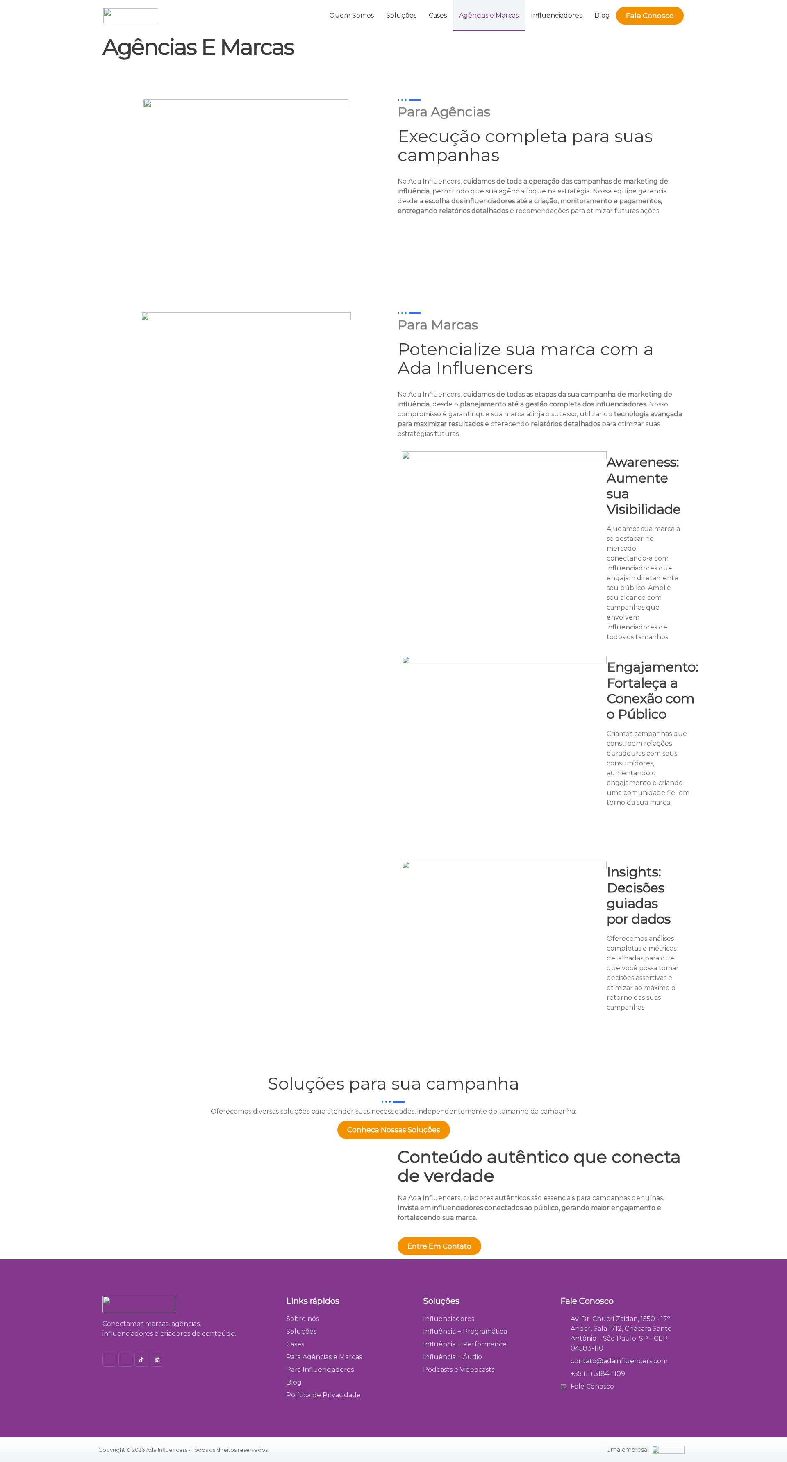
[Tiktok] (141, 1360)
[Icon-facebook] (125, 1360)
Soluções (401, 15)
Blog (602, 15)
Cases (438, 15)
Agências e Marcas (489, 15)
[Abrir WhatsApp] (766, 1441)
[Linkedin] (157, 1360)
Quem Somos (351, 15)
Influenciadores (556, 15)
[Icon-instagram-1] (109, 1360)
